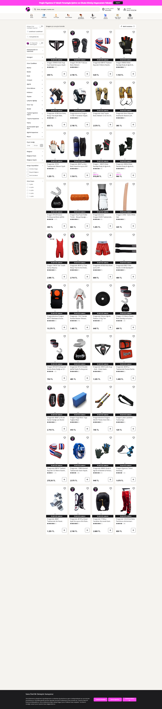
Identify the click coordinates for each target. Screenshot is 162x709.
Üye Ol (128, 10)
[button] (55, 57)
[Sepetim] (118, 9)
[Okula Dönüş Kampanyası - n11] (81, 3)
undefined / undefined (35, 31)
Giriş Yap (133, 10)
